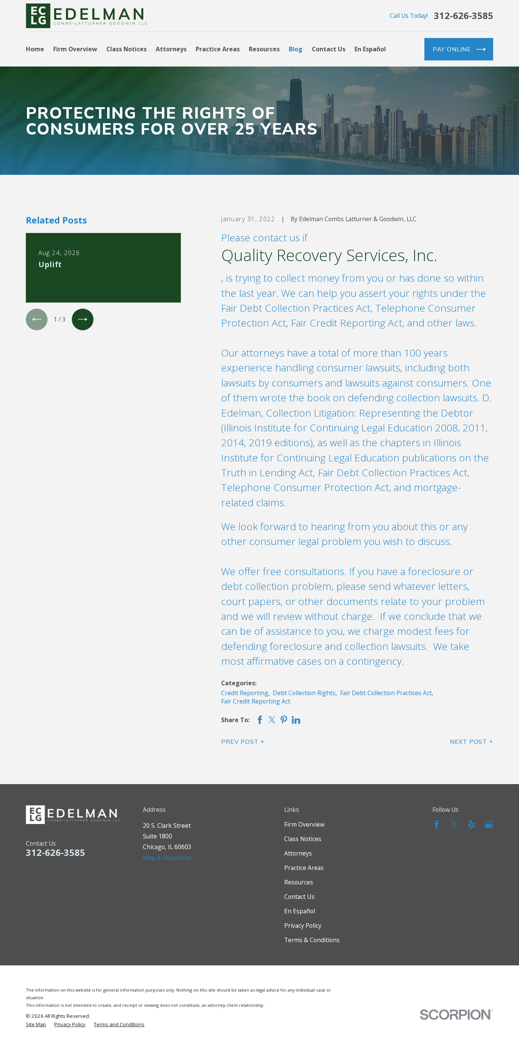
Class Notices (302, 839)
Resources (298, 882)
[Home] (86, 15)
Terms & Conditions (312, 940)
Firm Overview (304, 824)
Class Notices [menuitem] (126, 49)
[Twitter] (454, 824)
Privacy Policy (302, 925)
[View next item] (82, 319)
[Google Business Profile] (489, 824)
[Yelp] (471, 824)
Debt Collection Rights (304, 693)
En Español (299, 911)
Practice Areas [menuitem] (218, 49)
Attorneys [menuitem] (171, 49)
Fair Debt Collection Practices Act (386, 693)
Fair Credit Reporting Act (255, 701)
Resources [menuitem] (264, 49)
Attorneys (298, 853)
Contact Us (299, 896)
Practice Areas (304, 868)
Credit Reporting (244, 693)
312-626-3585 (463, 16)
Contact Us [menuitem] (328, 49)
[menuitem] (36, 1024)
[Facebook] (436, 824)
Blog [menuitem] (295, 49)
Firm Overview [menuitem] (75, 49)
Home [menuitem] (35, 49)
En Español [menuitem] (370, 49)
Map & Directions (167, 858)
